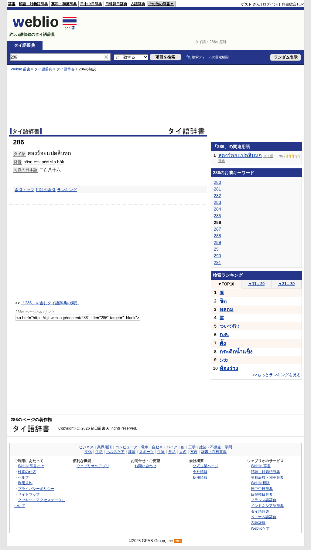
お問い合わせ (145, 466)
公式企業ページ (205, 466)
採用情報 (200, 477)
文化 (88, 452)
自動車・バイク (164, 447)
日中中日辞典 (91, 4)
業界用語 (104, 447)
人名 (182, 452)
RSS (178, 541)
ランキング (67, 189)
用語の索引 (46, 189)
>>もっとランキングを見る (276, 375)
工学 (192, 447)
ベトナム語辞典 (263, 517)
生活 (99, 452)
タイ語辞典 (24, 45)
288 (217, 235)
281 (217, 189)
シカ (224, 359)
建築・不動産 (210, 447)
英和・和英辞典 (64, 4)
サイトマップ (29, 494)
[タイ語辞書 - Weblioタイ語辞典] (44, 29)
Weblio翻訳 (260, 483)
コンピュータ (126, 447)
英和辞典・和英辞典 (267, 477)
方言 (193, 452)
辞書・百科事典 (214, 452)
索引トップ (24, 189)
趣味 (131, 452)
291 (217, 262)
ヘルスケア (115, 452)
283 (217, 202)
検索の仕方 (27, 472)
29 (216, 249)
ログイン (270, 4)
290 (217, 255)
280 (217, 182)
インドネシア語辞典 (267, 506)
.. (224, 334)
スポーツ (146, 452)
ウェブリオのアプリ (93, 466)
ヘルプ (23, 477)
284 (217, 209)
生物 (161, 452)
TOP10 (226, 284)
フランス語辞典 (263, 500)
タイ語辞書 (65, 69)
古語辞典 (138, 4)
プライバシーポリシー (36, 489)
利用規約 (25, 483)
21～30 (286, 284)
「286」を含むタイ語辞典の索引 (50, 303)
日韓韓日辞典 (116, 4)
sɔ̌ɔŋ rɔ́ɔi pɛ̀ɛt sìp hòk (44, 161)
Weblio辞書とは (31, 466)
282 (217, 195)
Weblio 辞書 (20, 69)
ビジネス (86, 447)
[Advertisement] (193, 25)
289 (217, 242)
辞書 (11, 4)
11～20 (256, 284)
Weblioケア (260, 528)
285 (217, 215)
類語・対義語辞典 (33, 4)
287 (217, 229)
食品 (172, 452)
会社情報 (200, 472)
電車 (144, 447)
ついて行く (230, 326)
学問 (228, 447)
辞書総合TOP (293, 4)
